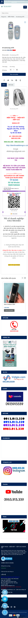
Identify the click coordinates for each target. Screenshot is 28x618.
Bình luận (11, 84)
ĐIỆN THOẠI (11, 16)
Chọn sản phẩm (14, 74)
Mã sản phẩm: (5, 55)
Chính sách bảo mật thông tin (7, 571)
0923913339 (16, 1)
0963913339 (14, 2)
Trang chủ (4, 16)
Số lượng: (4, 70)
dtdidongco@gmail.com (9, 585)
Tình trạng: (5, 66)
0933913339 (21, 1)
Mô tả (4, 84)
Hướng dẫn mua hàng (5, 566)
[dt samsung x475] (4, 80)
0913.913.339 (11, 1)
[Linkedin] (12, 80)
